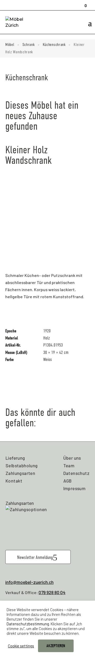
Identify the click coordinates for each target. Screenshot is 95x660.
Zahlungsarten (20, 473)
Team (69, 465)
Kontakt (14, 480)
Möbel (10, 44)
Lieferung (15, 457)
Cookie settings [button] (21, 645)
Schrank (28, 44)
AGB (67, 480)
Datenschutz (76, 473)
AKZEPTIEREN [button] (55, 645)
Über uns (72, 457)
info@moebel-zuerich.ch (29, 582)
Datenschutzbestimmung (28, 623)
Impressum (74, 488)
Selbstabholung (22, 465)
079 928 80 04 (52, 592)
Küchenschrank (54, 44)
